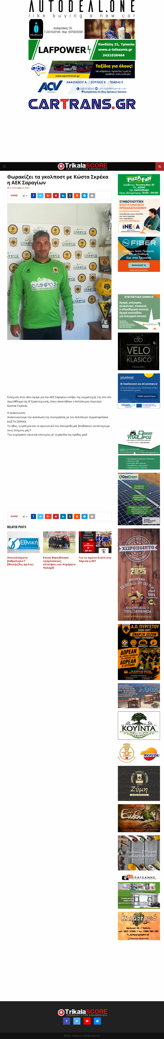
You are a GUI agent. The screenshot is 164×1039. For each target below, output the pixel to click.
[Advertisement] (82, 138)
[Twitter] (76, 1021)
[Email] (97, 1021)
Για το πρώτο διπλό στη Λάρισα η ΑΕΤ (95, 559)
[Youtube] (87, 1021)
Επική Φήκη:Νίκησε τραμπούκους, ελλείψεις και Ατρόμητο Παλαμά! (59, 562)
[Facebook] (66, 1021)
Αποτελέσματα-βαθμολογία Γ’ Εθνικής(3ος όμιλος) (20, 561)
